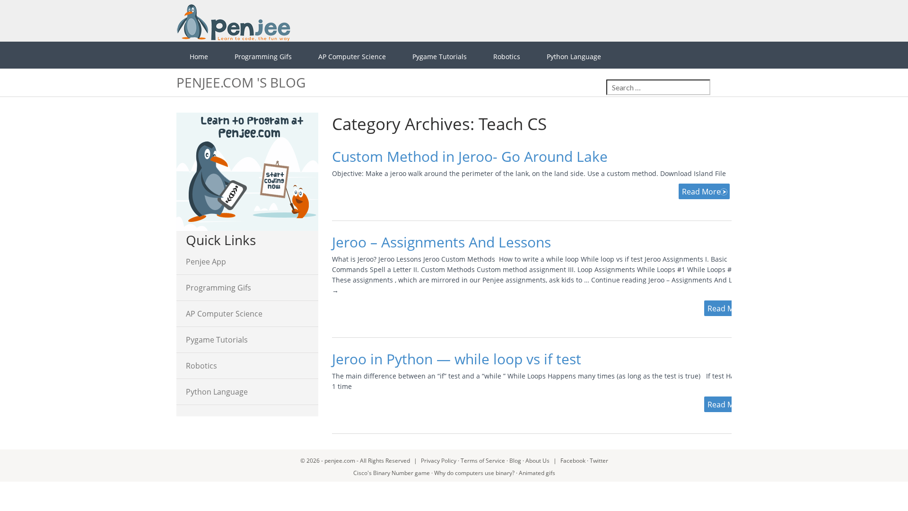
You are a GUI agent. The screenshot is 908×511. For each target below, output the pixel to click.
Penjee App (206, 261)
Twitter (599, 461)
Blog (515, 461)
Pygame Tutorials (439, 56)
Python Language (574, 56)
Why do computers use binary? (474, 473)
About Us (537, 461)
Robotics (506, 56)
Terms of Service (483, 461)
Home (199, 56)
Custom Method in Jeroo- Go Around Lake (470, 156)
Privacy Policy (438, 461)
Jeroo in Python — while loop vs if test (456, 359)
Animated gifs (537, 473)
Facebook (572, 461)
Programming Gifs (263, 56)
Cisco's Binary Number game (391, 473)
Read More (701, 191)
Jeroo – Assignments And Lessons (441, 242)
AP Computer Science (352, 56)
